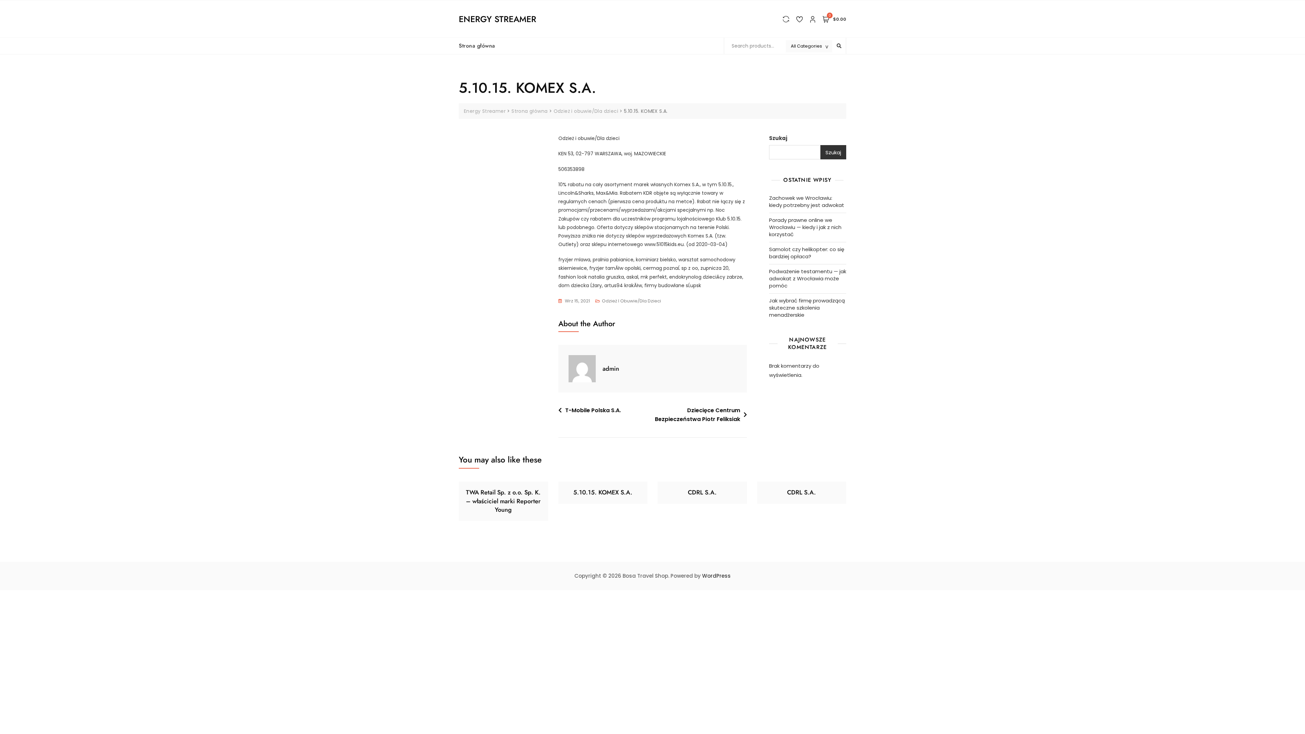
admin (611, 368)
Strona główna (477, 46)
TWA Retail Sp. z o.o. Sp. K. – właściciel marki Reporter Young (503, 501)
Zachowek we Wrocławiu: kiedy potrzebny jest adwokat (806, 201)
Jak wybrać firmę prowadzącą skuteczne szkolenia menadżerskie (807, 307)
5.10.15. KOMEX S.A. (602, 492)
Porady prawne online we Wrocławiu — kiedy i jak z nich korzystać (805, 227)
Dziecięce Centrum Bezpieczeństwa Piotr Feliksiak (697, 414)
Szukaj (778, 138)
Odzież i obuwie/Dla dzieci (631, 301)
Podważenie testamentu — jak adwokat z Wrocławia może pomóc (807, 278)
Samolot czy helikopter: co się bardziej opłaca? (806, 253)
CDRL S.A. (702, 492)
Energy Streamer (497, 19)
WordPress (716, 575)
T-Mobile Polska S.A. (593, 410)
